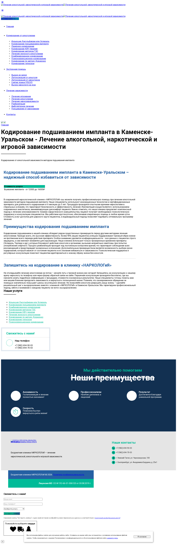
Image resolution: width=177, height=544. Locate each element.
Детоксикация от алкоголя (24, 77)
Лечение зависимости (17, 90)
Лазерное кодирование (22, 46)
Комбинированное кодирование (27, 56)
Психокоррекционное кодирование (28, 58)
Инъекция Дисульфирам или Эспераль (30, 41)
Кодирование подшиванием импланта (30, 44)
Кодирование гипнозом (22, 63)
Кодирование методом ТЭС (24, 51)
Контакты (11, 114)
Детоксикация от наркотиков (25, 80)
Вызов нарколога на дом (23, 85)
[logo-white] (24, 444)
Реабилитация (18, 104)
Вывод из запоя (19, 75)
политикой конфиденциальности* (107, 518)
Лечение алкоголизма (22, 99)
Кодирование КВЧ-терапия (24, 49)
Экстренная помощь (16, 69)
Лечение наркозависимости (25, 101)
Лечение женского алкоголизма (27, 53)
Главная (10, 26)
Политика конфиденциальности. (68, 474)
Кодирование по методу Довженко (28, 61)
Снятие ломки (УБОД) (22, 82)
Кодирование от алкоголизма (20, 35)
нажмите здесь (112, 538)
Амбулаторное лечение (22, 106)
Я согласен (142, 537)
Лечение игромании (21, 96)
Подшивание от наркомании (25, 109)
